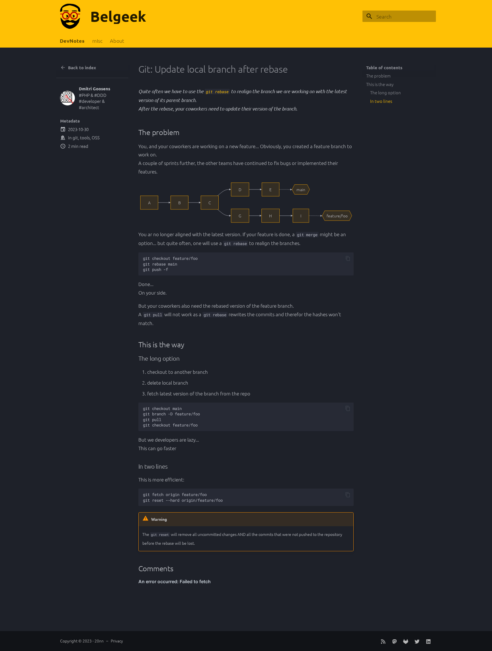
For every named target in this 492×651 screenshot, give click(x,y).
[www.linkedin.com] (428, 641)
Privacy (117, 641)
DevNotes (72, 41)
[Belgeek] (70, 16)
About (117, 41)
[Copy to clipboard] (347, 258)
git (75, 137)
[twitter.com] (417, 641)
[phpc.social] (394, 641)
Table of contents (384, 67)
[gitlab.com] (406, 641)
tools (85, 137)
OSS (96, 137)
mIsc (97, 41)
